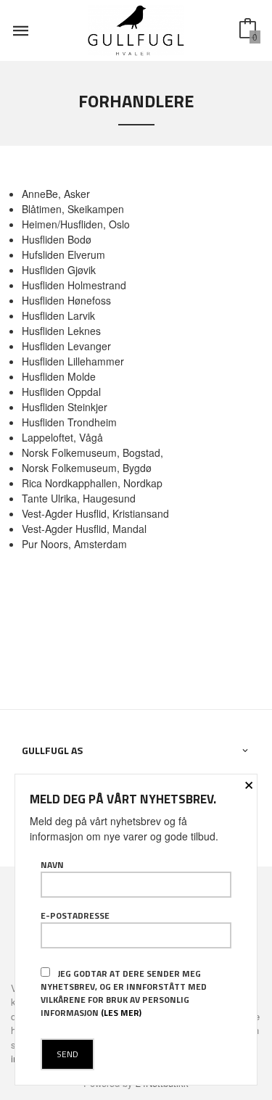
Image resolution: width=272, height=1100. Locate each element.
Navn (52, 865)
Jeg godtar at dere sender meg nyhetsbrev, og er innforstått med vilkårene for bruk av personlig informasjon (124, 993)
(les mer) (121, 1013)
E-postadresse (75, 915)
